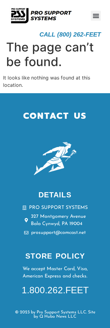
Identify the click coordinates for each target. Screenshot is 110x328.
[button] (96, 16)
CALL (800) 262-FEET (70, 34)
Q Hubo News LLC (57, 316)
